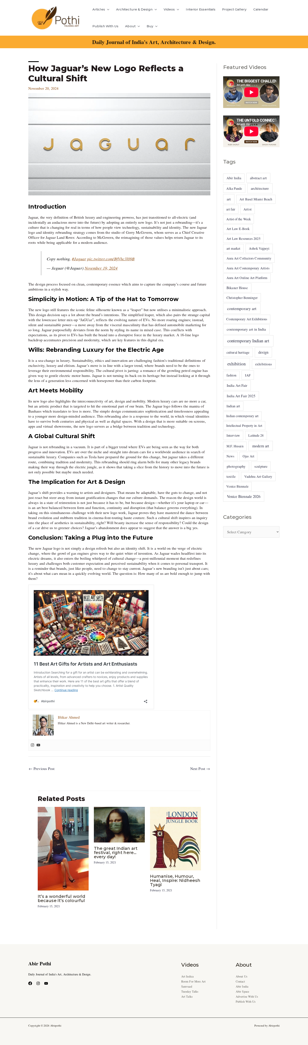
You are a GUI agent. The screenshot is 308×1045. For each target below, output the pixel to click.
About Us (241, 976)
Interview (233, 435)
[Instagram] (32, 745)
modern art (260, 445)
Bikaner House (237, 287)
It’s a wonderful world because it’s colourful (61, 898)
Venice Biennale (237, 486)
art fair (230, 209)
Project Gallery (234, 9)
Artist (247, 209)
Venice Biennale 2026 (244, 496)
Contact (240, 981)
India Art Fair (237, 385)
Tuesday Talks (189, 991)
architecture (260, 188)
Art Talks (187, 996)
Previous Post (41, 768)
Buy (150, 26)
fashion (231, 375)
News (230, 456)
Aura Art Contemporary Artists (248, 268)
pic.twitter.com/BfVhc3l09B (111, 258)
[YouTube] (46, 983)
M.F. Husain (234, 446)
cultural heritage (238, 352)
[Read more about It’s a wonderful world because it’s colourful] (63, 847)
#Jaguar (79, 258)
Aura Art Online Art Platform (247, 277)
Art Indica (187, 976)
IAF (248, 375)
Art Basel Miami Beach (255, 199)
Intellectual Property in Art (244, 425)
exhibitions (263, 364)
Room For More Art (193, 981)
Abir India (233, 178)
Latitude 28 (256, 435)
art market (233, 248)
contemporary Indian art (248, 341)
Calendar (261, 9)
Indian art (233, 406)
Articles (98, 9)
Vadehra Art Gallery (258, 476)
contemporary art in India (246, 329)
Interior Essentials (200, 9)
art (229, 198)
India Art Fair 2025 (241, 395)
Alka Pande (234, 188)
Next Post (200, 768)
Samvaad (186, 986)
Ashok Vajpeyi (259, 248)
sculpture (260, 466)
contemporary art (241, 308)
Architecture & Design (134, 9)
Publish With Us (105, 26)
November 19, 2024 (101, 268)
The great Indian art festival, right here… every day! (115, 852)
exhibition (236, 364)
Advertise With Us (247, 996)
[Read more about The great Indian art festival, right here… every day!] (119, 824)
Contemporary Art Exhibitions (246, 319)
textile (231, 476)
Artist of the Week (238, 219)
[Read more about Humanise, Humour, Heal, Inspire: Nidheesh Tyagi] (175, 837)
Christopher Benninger (242, 297)
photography (236, 466)
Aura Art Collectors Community (249, 258)
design (263, 352)
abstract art (258, 177)
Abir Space (242, 991)
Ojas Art (248, 456)
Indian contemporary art (242, 416)
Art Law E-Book (238, 228)
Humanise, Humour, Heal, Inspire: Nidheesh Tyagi (175, 880)
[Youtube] (38, 745)
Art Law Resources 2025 (243, 238)
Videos (169, 9)
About (130, 26)
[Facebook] (30, 983)
